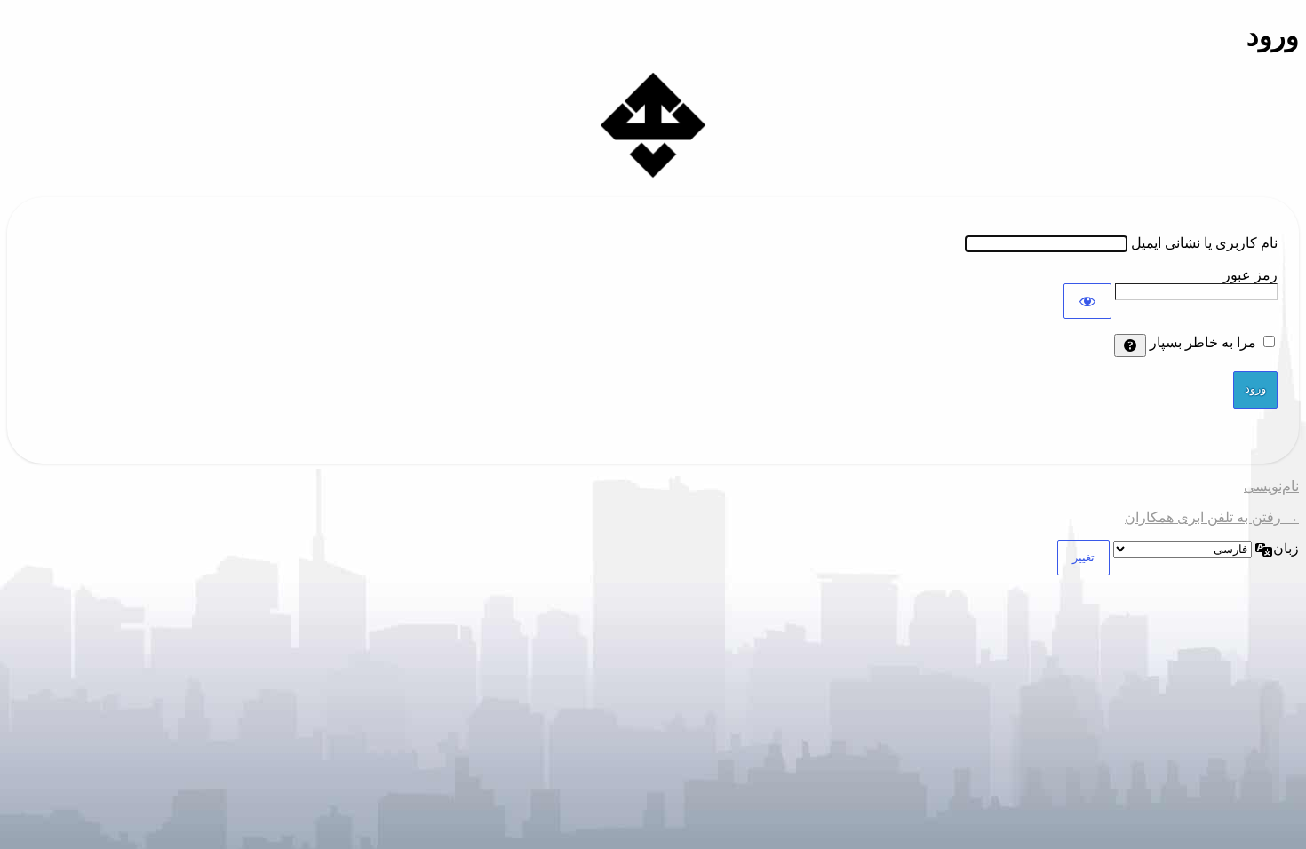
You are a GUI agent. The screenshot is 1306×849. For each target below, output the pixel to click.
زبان (1286, 548)
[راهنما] (1130, 345)
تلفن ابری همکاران (653, 125)
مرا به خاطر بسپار (1203, 342)
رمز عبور (1250, 274)
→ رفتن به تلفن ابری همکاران (1212, 517)
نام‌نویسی (1271, 486)
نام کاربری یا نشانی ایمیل (1204, 242)
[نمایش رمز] (1087, 301)
